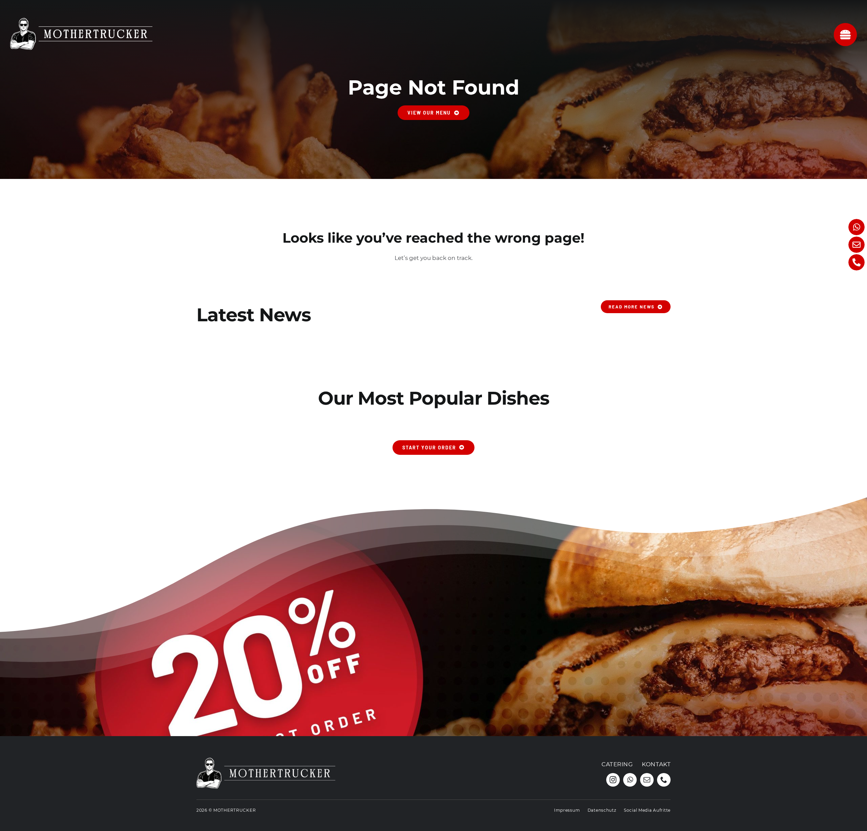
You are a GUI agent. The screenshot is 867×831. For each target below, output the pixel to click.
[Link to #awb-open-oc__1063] (845, 34)
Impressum (567, 810)
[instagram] (613, 780)
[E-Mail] (856, 245)
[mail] (647, 780)
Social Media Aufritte (647, 810)
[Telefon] (856, 262)
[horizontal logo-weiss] (81, 16)
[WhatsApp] (856, 227)
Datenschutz (602, 810)
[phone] (664, 780)
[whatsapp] (630, 780)
